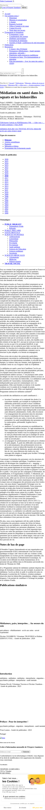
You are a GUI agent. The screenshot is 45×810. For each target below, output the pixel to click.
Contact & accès (15, 28)
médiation (4, 129)
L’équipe (12, 22)
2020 (6, 172)
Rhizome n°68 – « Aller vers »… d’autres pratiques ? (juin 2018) (22, 124)
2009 (6, 194)
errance (14, 131)
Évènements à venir (16, 34)
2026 (6, 159)
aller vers (14, 129)
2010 (6, 192)
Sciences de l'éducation (17, 249)
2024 (6, 163)
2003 (6, 207)
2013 (6, 186)
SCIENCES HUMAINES (14, 235)
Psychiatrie (13, 243)
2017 (6, 178)
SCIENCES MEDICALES (15, 255)
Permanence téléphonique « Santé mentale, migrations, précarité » (24, 52)
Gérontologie (14, 257)
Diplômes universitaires (17, 39)
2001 (6, 211)
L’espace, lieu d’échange (18, 49)
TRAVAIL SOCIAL (26, 129)
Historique (13, 18)
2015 (6, 182)
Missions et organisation (18, 20)
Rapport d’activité (15, 24)
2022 (6, 168)
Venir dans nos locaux (17, 30)
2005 (6, 203)
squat (19, 131)
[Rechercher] (23, 5)
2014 (6, 184)
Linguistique (13, 239)
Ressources (9, 47)
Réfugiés (12, 228)
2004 (6, 205)
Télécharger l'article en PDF (10, 123)
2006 (6, 201)
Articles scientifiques (12, 142)
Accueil (7, 14)
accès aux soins (6, 131)
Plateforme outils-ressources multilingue (23, 55)
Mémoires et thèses (11, 146)
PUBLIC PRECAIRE (13, 230)
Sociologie (13, 253)
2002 (6, 209)
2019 (6, 174)
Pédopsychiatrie (15, 261)
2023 (6, 165)
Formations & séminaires (18, 41)
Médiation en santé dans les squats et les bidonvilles (19, 75)
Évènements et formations (14, 32)
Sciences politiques (16, 251)
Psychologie (13, 245)
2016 (6, 180)
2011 (6, 190)
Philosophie (13, 241)
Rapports (8, 144)
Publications (9, 45)
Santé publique (14, 247)
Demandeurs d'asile (16, 226)
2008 (6, 196)
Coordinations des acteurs (18, 36)
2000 (6, 213)
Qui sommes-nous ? (12, 16)
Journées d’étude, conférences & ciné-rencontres (26, 43)
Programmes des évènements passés (18, 148)
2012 (6, 188)
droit (9, 129)
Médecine (12, 259)
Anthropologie (14, 237)
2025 (6, 161)
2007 (6, 199)
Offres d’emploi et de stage (19, 26)
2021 (6, 170)
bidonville (37, 129)
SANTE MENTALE (12, 232)
